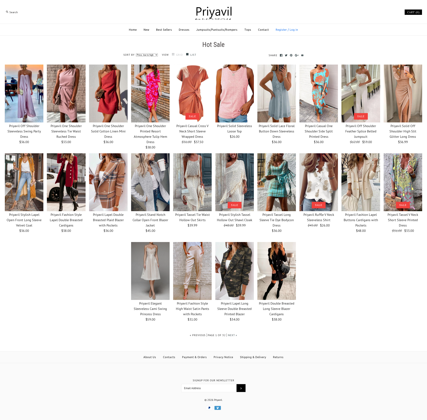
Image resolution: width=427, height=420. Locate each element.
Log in (294, 29)
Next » (232, 335)
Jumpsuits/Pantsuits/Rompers (217, 29)
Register (281, 29)
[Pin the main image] (291, 55)
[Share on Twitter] (286, 55)
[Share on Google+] (297, 55)
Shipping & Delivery (253, 357)
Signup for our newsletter (213, 380)
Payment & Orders (194, 357)
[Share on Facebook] (281, 55)
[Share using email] (302, 55)
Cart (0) (413, 12)
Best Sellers (164, 29)
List (193, 54)
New (146, 29)
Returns (278, 357)
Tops (247, 29)
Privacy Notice (223, 357)
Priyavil (218, 399)
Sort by (129, 54)
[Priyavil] (213, 6)
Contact (263, 29)
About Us (149, 357)
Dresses (184, 29)
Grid (180, 54)
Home (133, 29)
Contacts (169, 357)
